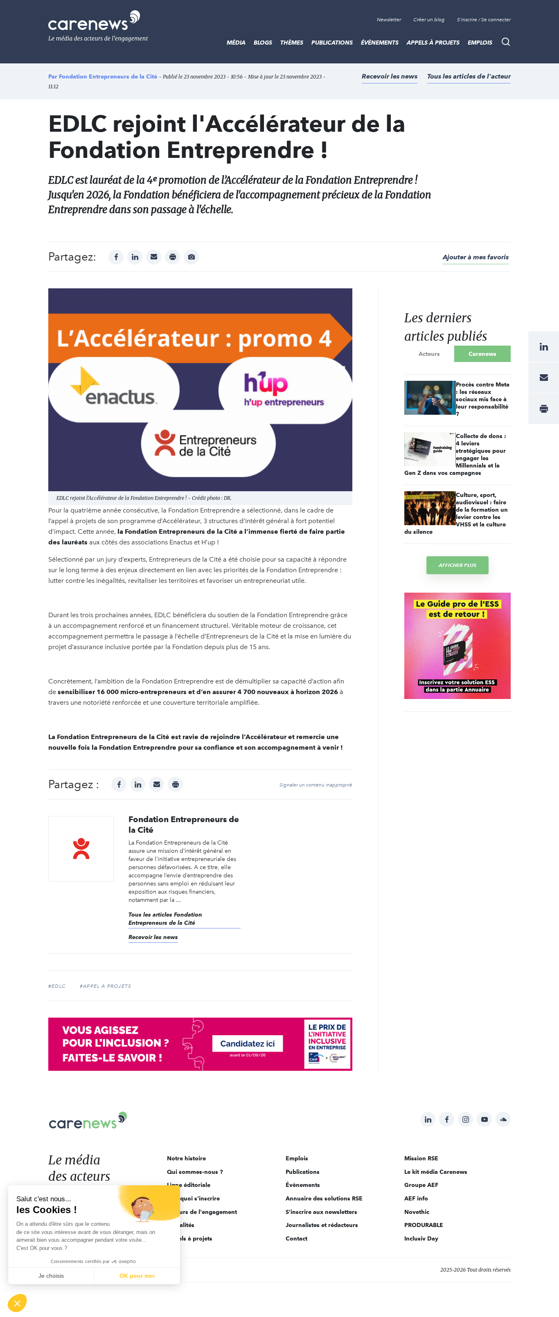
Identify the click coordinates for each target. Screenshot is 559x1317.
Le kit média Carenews (435, 1172)
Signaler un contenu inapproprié (316, 785)
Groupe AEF (421, 1185)
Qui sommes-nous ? (195, 1172)
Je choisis (51, 1275)
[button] (17, 1303)
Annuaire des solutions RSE (324, 1198)
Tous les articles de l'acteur (469, 76)
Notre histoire (186, 1158)
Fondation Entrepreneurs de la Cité (108, 76)
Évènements (380, 42)
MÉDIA (236, 42)
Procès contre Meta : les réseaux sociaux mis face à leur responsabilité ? (482, 399)
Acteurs (429, 354)
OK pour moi (137, 1275)
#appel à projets (105, 986)
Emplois (480, 42)
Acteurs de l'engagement (202, 1212)
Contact (296, 1238)
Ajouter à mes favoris (476, 257)
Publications (332, 42)
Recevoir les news (389, 76)
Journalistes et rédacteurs (322, 1225)
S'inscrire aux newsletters (321, 1212)
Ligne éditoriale (188, 1185)
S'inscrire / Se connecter (484, 19)
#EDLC (57, 986)
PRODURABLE (423, 1225)
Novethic (416, 1212)
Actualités (180, 1225)
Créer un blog (429, 19)
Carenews (482, 354)
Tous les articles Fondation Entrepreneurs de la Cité (165, 918)
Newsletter (389, 19)
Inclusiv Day (421, 1238)
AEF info (416, 1198)
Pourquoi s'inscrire (193, 1198)
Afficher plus (457, 565)
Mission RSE (421, 1158)
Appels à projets (433, 42)
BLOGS (263, 42)
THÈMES (291, 42)
